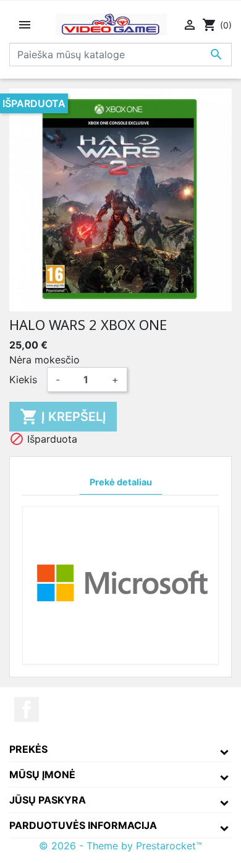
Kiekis (23, 379)
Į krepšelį (63, 416)
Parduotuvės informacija (83, 825)
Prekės (28, 749)
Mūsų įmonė (42, 774)
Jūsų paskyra (47, 800)
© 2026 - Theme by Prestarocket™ (120, 845)
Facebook (26, 709)
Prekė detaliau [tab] (121, 482)
